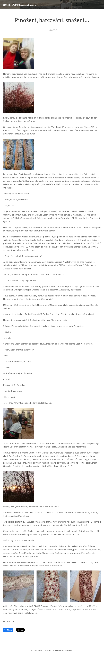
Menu (98, 4)
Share (9, 630)
